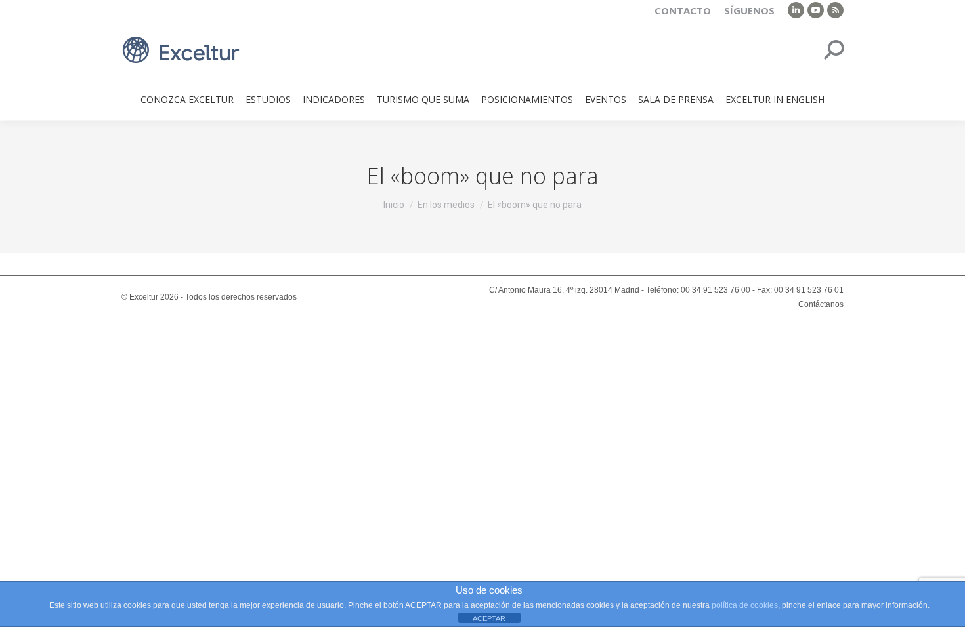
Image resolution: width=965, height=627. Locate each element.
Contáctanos (821, 304)
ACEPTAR (489, 618)
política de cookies (745, 605)
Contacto (682, 10)
